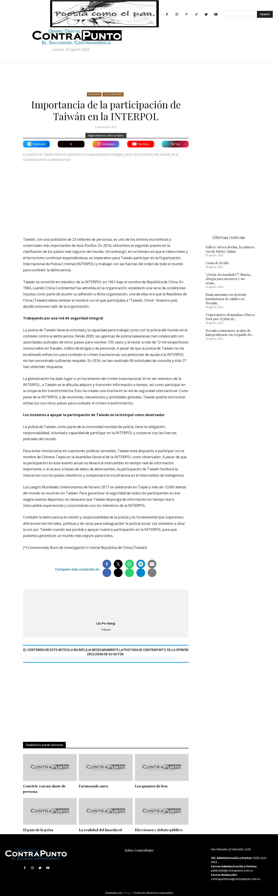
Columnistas (113, 94)
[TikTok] (196, 14)
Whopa (127, 893)
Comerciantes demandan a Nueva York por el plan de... (230, 316)
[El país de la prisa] (50, 811)
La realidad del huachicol (100, 830)
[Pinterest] (186, 14)
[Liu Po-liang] (105, 604)
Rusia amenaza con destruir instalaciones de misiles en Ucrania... (226, 298)
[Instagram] (176, 14)
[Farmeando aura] (105, 767)
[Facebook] (167, 14)
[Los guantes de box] (162, 767)
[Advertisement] (106, 195)
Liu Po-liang (105, 623)
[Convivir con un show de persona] (50, 767)
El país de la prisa (38, 830)
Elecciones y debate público (158, 830)
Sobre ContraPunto (139, 851)
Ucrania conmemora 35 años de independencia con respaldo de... (229, 332)
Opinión (94, 94)
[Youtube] (216, 14)
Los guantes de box (151, 786)
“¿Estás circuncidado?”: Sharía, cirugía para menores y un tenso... (228, 278)
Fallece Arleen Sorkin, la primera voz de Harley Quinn (230, 249)
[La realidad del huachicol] (105, 811)
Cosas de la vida (217, 263)
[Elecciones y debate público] (162, 811)
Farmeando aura (93, 786)
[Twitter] (206, 14)
